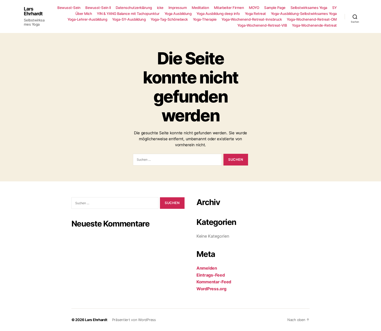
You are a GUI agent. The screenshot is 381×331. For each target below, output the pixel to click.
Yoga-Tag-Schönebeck (169, 19)
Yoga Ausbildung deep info (218, 14)
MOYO (254, 8)
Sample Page (275, 8)
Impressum (177, 8)
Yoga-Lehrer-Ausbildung (87, 19)
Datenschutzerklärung (134, 8)
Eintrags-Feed (210, 275)
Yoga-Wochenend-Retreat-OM (312, 19)
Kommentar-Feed (213, 281)
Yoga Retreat (255, 14)
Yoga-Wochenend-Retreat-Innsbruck (251, 19)
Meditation (200, 8)
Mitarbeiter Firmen (229, 8)
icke (160, 8)
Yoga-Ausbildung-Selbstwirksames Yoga (304, 14)
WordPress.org (211, 288)
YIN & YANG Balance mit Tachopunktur (128, 14)
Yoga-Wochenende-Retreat (314, 25)
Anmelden (206, 268)
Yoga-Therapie (205, 19)
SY (334, 8)
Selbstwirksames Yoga (309, 8)
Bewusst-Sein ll (98, 8)
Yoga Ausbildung (178, 14)
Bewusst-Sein (68, 8)
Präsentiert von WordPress (134, 320)
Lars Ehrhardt (33, 11)
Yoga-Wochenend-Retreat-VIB (262, 25)
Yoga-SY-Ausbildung (129, 19)
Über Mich (83, 14)
